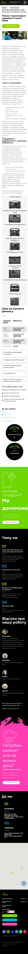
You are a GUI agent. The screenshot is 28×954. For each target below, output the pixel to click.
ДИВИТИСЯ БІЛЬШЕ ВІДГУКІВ (10, 708)
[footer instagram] (8, 931)
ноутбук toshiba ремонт (12, 396)
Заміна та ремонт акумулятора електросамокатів (14, 400)
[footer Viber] (4, 931)
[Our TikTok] (25, 931)
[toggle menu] (25, 2)
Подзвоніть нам (8, 421)
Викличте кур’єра (11, 782)
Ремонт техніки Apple (7, 898)
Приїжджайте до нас (10, 417)
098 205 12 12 (14, 2)
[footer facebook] (12, 931)
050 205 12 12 (23, 901)
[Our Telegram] (16, 931)
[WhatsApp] (20, 931)
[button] (21, 868)
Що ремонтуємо (6, 909)
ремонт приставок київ (11, 393)
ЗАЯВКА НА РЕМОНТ (11, 26)
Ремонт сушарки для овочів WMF (15, 390)
